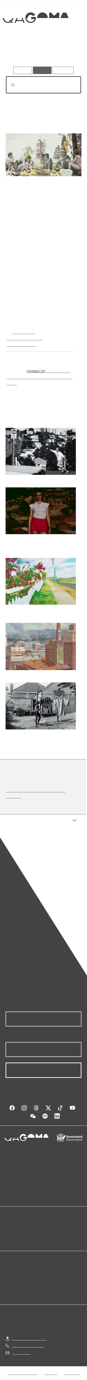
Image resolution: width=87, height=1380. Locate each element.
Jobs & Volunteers (22, 1366)
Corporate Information (47, 1371)
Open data (14, 1220)
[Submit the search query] (9, 85)
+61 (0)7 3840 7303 (28, 1338)
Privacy (51, 1366)
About (50, 1226)
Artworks (17, 53)
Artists (42, 53)
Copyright (72, 1366)
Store (10, 1231)
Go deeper (69, 53)
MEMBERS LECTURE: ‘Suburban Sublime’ (41, 789)
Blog (49, 1220)
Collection (35, 34)
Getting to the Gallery (29, 1331)
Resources (63, 70)
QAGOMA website (20, 1226)
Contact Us (21, 1345)
